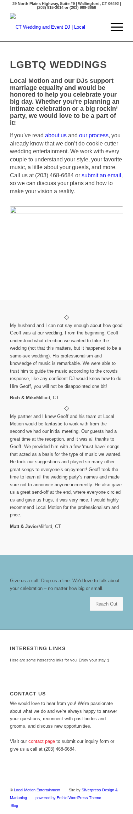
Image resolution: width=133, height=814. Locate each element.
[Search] (97, 27)
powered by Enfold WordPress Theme (68, 798)
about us (56, 135)
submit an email (101, 175)
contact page (41, 741)
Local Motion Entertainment (37, 790)
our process (94, 135)
